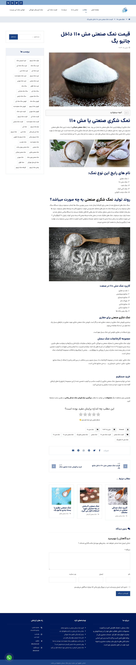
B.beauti (121, 430)
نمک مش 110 (90, 430)
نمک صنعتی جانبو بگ (82, 435)
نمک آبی (24, 127)
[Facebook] (21, 3)
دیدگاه (127, 550)
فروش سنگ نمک (34, 101)
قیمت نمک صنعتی (119, 435)
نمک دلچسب (23, 142)
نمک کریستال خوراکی (33, 163)
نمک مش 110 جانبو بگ (122, 440)
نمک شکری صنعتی (99, 200)
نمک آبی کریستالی (34, 132)
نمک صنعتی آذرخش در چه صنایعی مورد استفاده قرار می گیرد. (67, 648)
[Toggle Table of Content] (125, 113)
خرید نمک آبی (35, 71)
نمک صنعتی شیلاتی (79, 127)
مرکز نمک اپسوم (34, 127)
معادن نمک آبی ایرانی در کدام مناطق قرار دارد (71, 631)
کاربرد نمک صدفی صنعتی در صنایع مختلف (72, 628)
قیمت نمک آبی (35, 117)
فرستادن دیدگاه (123, 593)
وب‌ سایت (72, 574)
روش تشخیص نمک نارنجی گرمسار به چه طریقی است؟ (69, 644)
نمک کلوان (21, 163)
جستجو (13, 37)
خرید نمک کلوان (34, 86)
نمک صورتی (20, 157)
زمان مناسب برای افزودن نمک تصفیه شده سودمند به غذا (68, 641)
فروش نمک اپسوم (34, 107)
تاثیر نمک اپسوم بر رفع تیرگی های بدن (73, 638)
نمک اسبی (23, 132)
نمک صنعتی (94, 435)
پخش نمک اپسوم (34, 168)
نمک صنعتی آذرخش (91, 514)
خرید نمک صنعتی (34, 81)
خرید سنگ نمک (35, 66)
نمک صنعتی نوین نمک (33, 157)
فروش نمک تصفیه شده (19, 107)
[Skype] (8, 3)
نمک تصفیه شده (34, 142)
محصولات (108, 398)
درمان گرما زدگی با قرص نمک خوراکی (74, 635)
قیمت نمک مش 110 (105, 435)
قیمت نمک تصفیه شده (33, 122)
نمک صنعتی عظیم (64, 514)
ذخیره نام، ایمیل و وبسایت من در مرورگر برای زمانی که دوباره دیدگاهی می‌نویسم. (100, 587)
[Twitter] (17, 3)
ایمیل (101, 574)
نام (129, 574)
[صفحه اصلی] (129, 19)
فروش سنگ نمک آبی (20, 101)
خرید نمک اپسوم (34, 76)
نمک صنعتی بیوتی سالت (22, 147)
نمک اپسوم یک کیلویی (20, 137)
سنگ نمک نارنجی (21, 96)
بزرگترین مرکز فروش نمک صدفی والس (78, 398)
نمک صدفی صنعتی (120, 516)
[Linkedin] (12, 3)
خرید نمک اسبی (24, 71)
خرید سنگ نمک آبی (22, 66)
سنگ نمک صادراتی (23, 91)
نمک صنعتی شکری (34, 152)
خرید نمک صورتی (21, 81)
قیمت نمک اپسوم (22, 117)
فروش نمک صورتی (34, 112)
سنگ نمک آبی (35, 91)
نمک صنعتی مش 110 (68, 435)
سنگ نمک (24, 86)
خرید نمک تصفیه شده (20, 76)
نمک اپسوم (14, 132)
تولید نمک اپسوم (34, 61)
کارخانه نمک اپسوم (21, 168)
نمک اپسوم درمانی (34, 137)
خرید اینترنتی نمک (21, 61)
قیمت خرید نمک (21, 112)
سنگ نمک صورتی (34, 96)
